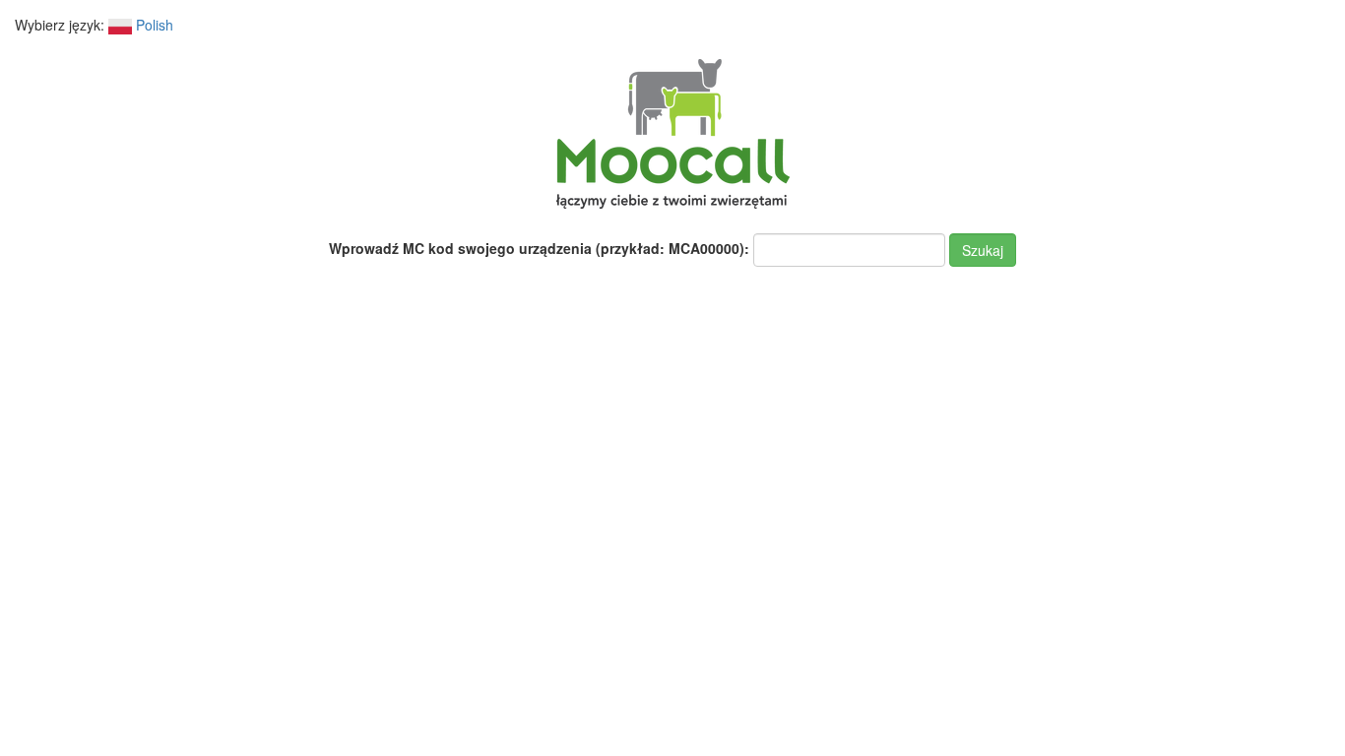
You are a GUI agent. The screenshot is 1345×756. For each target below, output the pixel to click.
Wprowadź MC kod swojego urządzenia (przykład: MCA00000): (539, 248)
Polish (152, 24)
